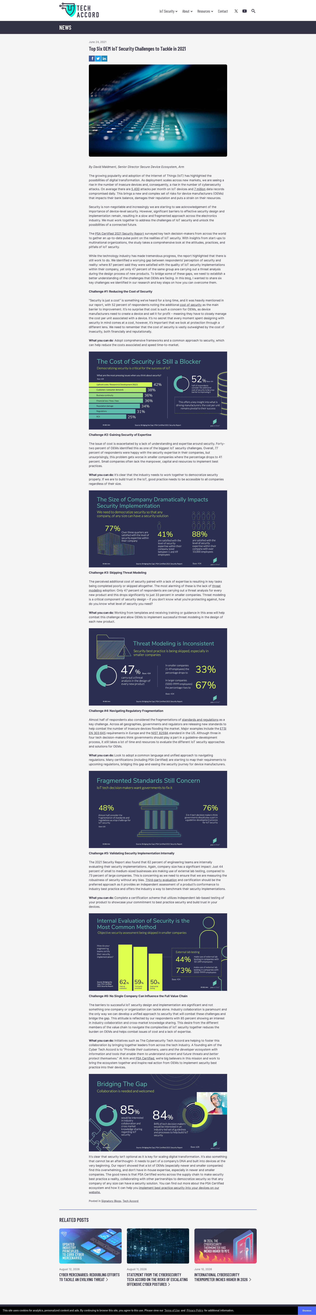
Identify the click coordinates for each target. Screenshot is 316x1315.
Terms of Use (172, 1310)
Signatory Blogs (111, 1201)
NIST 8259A (159, 733)
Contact (223, 11)
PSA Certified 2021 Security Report (119, 233)
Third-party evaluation (161, 880)
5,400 (135, 189)
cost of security (191, 305)
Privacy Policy (195, 1310)
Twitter (236, 11)
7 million (200, 189)
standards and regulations (200, 719)
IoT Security (166, 11)
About (185, 11)
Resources (203, 11)
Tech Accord (130, 1201)
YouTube (244, 11)
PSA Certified (145, 1058)
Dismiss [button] (307, 1310)
